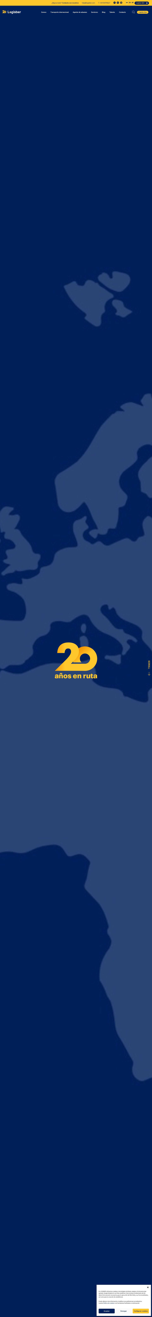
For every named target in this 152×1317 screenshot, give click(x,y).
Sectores (94, 12)
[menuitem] (127, 3)
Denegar (123, 1311)
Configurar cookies (141, 1311)
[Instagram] (121, 3)
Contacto (122, 12)
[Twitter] (114, 3)
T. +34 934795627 (104, 3)
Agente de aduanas (80, 12)
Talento (112, 12)
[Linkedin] (118, 3)
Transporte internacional (59, 12)
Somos (43, 12)
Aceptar (107, 1311)
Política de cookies (108, 1303)
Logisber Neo (143, 12)
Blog (103, 12)
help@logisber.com (88, 3)
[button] (148, 1287)
